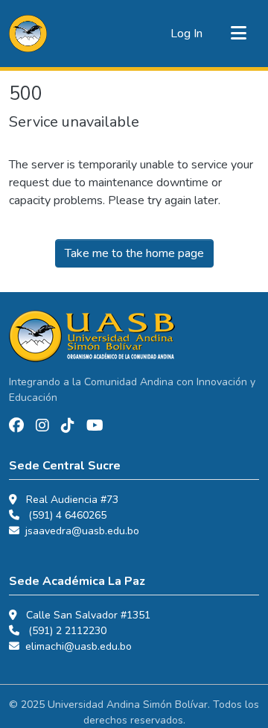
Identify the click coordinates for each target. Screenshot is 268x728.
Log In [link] (186, 33)
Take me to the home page (134, 253)
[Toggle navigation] (238, 33)
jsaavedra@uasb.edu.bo (82, 531)
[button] (28, 33)
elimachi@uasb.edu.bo (78, 646)
